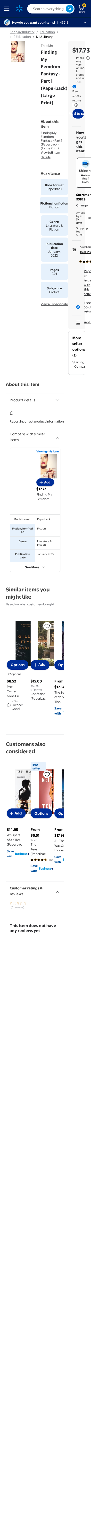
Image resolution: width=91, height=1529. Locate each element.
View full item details (50, 155)
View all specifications (56, 304)
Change (82, 205)
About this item (22, 384)
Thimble (47, 45)
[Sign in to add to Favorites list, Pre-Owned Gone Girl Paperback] (47, 625)
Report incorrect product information (37, 421)
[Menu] (8, 9)
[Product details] (57, 400)
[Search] (70, 9)
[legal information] (88, 58)
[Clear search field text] (62, 8)
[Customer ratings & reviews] (57, 890)
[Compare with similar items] (57, 436)
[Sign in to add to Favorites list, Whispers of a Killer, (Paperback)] (47, 774)
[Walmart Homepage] (19, 9)
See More (32, 567)
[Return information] (75, 105)
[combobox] (50, 8)
